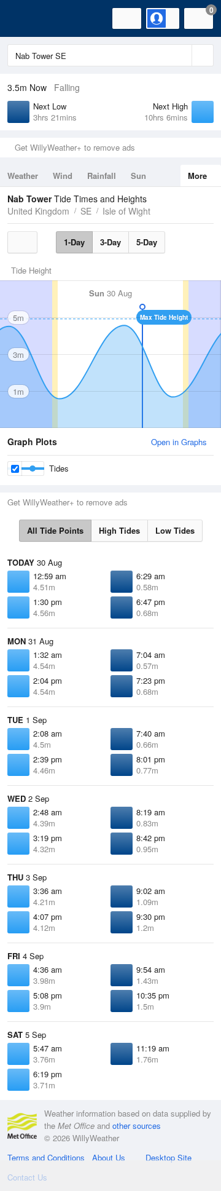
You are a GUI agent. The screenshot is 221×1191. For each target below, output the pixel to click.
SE (85, 211)
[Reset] (181, 55)
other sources (136, 1125)
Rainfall (101, 175)
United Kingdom (38, 211)
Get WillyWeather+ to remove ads (75, 147)
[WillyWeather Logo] (27, 18)
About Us (108, 1157)
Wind (62, 175)
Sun (138, 175)
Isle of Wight (126, 211)
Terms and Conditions (46, 1157)
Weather (22, 175)
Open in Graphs (179, 442)
